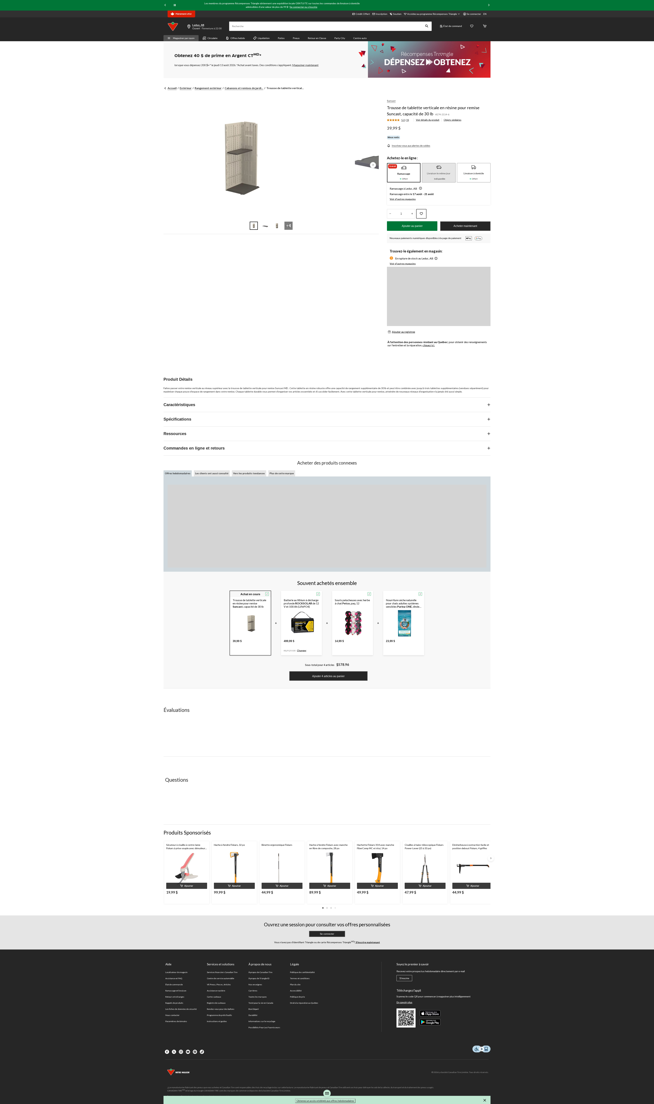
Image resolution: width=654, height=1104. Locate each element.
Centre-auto (360, 38)
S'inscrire (404, 978)
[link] (399, 120)
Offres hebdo (237, 38)
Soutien (397, 13)
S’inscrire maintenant (367, 942)
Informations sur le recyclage (261, 1021)
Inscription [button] (381, 13)
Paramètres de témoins (176, 1021)
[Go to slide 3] (277, 226)
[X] (174, 1052)
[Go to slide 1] (254, 226)
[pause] (174, 5)
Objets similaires (452, 119)
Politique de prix (297, 996)
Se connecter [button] (474, 13)
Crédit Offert (363, 13)
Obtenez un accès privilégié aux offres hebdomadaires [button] (325, 1100)
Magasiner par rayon (183, 38)
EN (484, 13)
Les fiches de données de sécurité (181, 1009)
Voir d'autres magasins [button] (403, 199)
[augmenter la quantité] (390, 213)
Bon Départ (253, 1009)
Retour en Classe (317, 38)
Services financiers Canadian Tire (222, 972)
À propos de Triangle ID (258, 978)
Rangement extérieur (208, 88)
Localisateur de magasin (176, 972)
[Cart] (484, 26)
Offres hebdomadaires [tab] (177, 473)
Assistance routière (216, 990)
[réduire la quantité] (412, 213)
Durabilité (252, 1015)
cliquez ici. (429, 345)
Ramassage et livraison (175, 990)
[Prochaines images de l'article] (373, 165)
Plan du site (295, 984)
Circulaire (212, 38)
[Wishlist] (471, 26)
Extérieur (186, 88)
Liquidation (264, 38)
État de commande (174, 984)
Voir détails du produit (427, 119)
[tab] (403, 173)
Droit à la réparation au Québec (304, 1003)
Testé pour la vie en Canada (260, 1003)
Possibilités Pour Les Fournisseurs (264, 1027)
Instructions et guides (217, 1021)
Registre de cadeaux (216, 1003)
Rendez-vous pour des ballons (220, 1009)
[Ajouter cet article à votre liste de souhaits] (421, 214)
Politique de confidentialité (302, 972)
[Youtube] (188, 1052)
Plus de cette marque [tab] (282, 473)
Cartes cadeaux (214, 996)
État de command (452, 26)
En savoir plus (404, 1002)
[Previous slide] (165, 5)
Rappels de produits (174, 1003)
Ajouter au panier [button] (412, 226)
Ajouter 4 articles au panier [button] (328, 676)
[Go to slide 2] (265, 226)
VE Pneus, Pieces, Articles (219, 984)
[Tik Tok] (202, 1052)
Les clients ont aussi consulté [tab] (211, 473)
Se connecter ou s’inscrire (303, 6)
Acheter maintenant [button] (465, 226)
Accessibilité (296, 990)
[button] (427, 26)
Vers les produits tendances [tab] (249, 473)
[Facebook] (167, 1052)
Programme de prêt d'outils (219, 1015)
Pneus (296, 38)
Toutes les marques (257, 996)
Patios (281, 38)
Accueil (172, 88)
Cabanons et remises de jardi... (244, 88)
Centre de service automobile (220, 978)
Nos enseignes (255, 984)
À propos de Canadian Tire (260, 972)
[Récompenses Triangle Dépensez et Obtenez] (422, 59)
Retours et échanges (174, 996)
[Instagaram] (181, 1052)
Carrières (252, 990)
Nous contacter (172, 1015)
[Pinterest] (195, 1052)
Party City (339, 38)
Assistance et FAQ (173, 978)
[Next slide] (488, 5)
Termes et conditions (300, 978)
